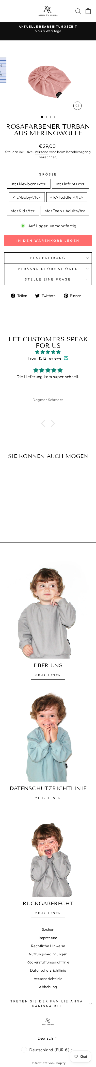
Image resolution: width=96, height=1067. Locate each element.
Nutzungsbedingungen (48, 954)
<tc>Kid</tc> (23, 210)
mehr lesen (48, 798)
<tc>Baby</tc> (27, 197)
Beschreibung (48, 258)
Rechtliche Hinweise (48, 946)
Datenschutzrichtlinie (48, 970)
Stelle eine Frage (48, 279)
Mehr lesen (48, 675)
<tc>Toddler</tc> (66, 197)
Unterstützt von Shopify (48, 1063)
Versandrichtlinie (48, 978)
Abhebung (48, 986)
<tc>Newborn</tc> (29, 183)
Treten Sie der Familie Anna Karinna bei (46, 1003)
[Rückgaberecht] (48, 853)
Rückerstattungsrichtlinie (48, 962)
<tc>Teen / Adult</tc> (65, 210)
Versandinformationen (48, 269)
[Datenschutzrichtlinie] (48, 734)
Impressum (48, 937)
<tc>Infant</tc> (70, 183)
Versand (41, 152)
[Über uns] (48, 605)
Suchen (48, 929)
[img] (48, 352)
